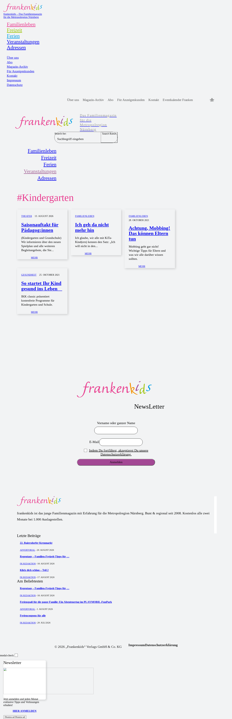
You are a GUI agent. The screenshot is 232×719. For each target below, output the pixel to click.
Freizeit (14, 30)
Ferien (13, 36)
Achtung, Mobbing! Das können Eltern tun (149, 233)
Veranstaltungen (23, 41)
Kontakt (12, 75)
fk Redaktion (28, 563)
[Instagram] (205, 100)
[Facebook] (198, 100)
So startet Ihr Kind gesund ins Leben (41, 285)
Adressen (16, 47)
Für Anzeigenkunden (20, 71)
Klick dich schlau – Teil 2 (34, 570)
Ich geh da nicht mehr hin (92, 227)
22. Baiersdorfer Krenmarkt (36, 542)
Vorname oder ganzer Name (116, 423)
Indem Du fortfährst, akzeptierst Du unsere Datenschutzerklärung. (118, 452)
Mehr (34, 257)
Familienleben (21, 24)
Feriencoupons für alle (33, 615)
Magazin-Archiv (17, 66)
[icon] (212, 100)
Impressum (14, 80)
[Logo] (116, 389)
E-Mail (94, 442)
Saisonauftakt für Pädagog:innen (39, 227)
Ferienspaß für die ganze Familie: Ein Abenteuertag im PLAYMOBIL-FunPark (66, 602)
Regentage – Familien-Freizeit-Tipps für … (44, 556)
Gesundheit (29, 275)
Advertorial (27, 550)
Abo (10, 62)
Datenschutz (15, 85)
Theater (26, 216)
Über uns (13, 57)
